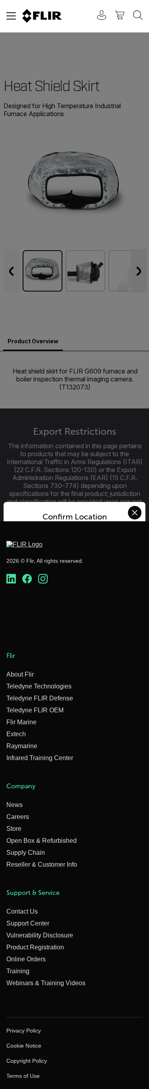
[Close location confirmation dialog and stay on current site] (134, 512)
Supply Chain (25, 852)
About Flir (20, 674)
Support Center (27, 923)
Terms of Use (23, 1076)
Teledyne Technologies (39, 686)
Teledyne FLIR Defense (39, 698)
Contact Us (22, 911)
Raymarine (21, 746)
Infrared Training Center (39, 758)
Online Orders (26, 959)
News (14, 804)
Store (13, 828)
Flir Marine (21, 722)
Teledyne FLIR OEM (35, 710)
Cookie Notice (23, 1045)
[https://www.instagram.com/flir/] (43, 579)
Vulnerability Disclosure (39, 935)
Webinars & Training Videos (45, 983)
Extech (16, 734)
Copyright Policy (26, 1061)
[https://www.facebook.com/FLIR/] (27, 579)
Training (17, 971)
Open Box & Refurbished (41, 840)
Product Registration (35, 947)
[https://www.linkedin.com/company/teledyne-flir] (11, 579)
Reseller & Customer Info (41, 864)
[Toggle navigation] (11, 15)
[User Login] (97, 16)
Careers (17, 816)
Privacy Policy (23, 1030)
